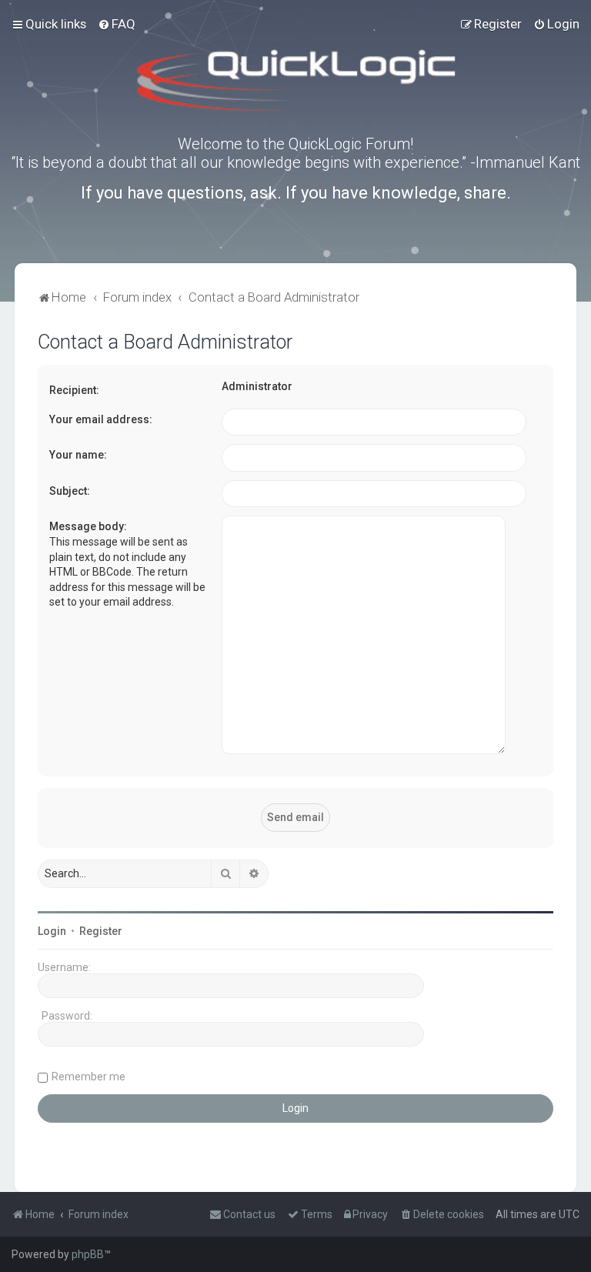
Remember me (88, 1076)
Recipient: (74, 390)
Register (100, 931)
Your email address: (100, 419)
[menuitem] (116, 24)
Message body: (88, 526)
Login (52, 931)
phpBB (88, 1254)
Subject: (69, 491)
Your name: (78, 455)
